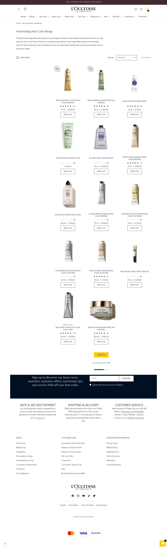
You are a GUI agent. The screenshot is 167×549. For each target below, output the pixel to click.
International (102, 505)
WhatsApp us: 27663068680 (132, 412)
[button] (19, 9)
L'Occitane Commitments (26, 465)
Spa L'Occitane (87, 505)
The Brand (20, 469)
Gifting (32, 17)
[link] (68, 91)
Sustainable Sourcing (24, 460)
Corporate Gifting (114, 465)
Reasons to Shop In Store (71, 448)
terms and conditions (114, 385)
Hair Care (82, 17)
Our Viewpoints (22, 473)
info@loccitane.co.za (135, 418)
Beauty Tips (21, 448)
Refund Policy (112, 448)
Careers (63, 505)
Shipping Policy (113, 452)
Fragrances (94, 17)
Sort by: (111, 57)
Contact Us (65, 460)
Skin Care (43, 17)
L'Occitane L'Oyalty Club (71, 465)
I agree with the (107, 385)
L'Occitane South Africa (86, 516)
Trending (115, 17)
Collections (129, 17)
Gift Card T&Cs (67, 456)
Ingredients (20, 452)
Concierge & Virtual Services (72, 443)
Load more (101, 355)
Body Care (56, 17)
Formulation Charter (24, 456)
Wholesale (111, 460)
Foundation (73, 505)
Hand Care (69, 17)
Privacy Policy (112, 443)
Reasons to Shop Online (71, 452)
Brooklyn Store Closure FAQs (73, 473)
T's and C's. (40, 418)
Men (106, 17)
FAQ (63, 469)
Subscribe (126, 378)
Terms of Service (113, 456)
